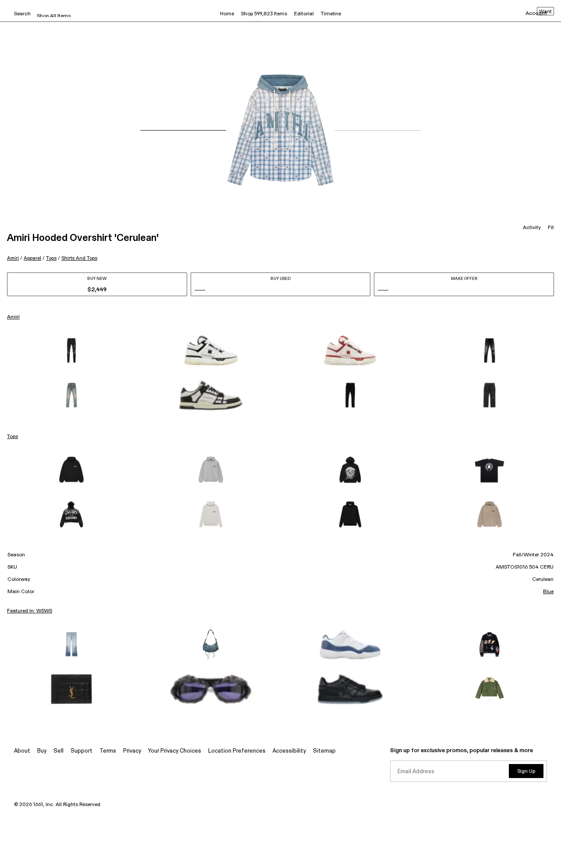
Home (227, 14)
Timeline (331, 14)
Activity (532, 227)
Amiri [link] (13, 317)
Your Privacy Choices (174, 751)
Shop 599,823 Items (264, 14)
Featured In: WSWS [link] (29, 611)
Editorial (304, 14)
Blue (548, 591)
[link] (71, 350)
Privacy (132, 751)
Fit (551, 227)
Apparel (32, 258)
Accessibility (289, 751)
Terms (107, 751)
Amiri (13, 258)
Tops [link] (12, 436)
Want (545, 11)
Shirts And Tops (79, 258)
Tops (51, 258)
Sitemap (324, 751)
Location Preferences (237, 751)
